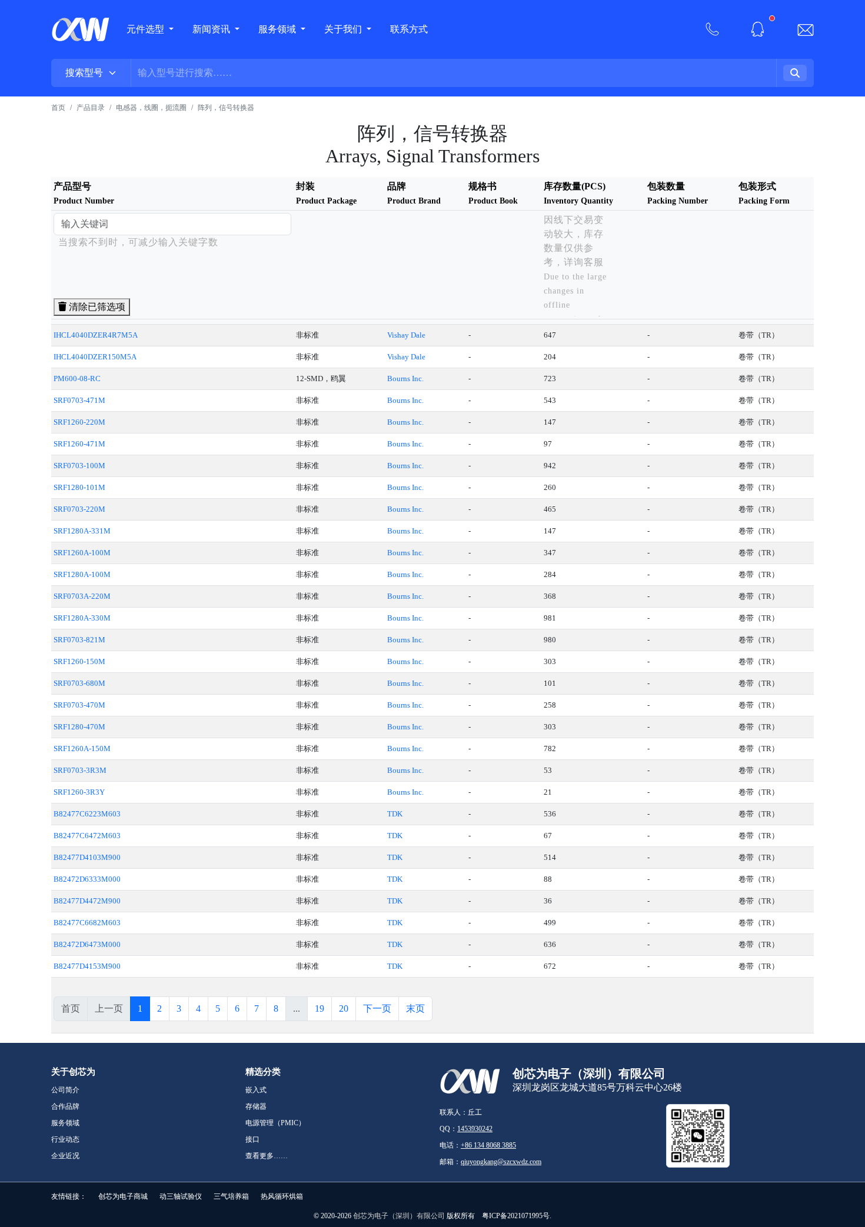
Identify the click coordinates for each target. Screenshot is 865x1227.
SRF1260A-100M (82, 552)
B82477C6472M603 (87, 835)
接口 (252, 1139)
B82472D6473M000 (87, 944)
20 (343, 1008)
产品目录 (90, 108)
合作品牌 (65, 1106)
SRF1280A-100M (82, 574)
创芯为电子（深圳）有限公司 (399, 1216)
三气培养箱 (231, 1196)
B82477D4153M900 (87, 966)
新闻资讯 (212, 29)
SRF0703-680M (79, 683)
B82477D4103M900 (87, 857)
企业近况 (65, 1156)
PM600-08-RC (77, 378)
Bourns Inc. (405, 378)
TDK (394, 813)
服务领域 (278, 29)
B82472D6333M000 (87, 879)
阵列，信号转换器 (226, 108)
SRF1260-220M (79, 422)
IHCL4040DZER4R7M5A (96, 335)
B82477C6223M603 (87, 813)
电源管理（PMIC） (275, 1123)
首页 (58, 108)
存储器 (256, 1106)
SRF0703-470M (79, 705)
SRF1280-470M (79, 726)
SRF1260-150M (79, 661)
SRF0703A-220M (82, 596)
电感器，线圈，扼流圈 (151, 108)
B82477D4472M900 (87, 900)
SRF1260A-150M (82, 748)
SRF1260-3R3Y (79, 792)
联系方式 (409, 29)
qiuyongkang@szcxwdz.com (501, 1162)
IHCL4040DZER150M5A (95, 356)
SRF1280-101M (79, 487)
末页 (415, 1008)
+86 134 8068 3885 (488, 1145)
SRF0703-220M (79, 509)
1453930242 (475, 1129)
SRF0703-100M (79, 465)
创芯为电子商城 (123, 1196)
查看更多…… (266, 1156)
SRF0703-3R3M (80, 770)
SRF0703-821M (79, 639)
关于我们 (344, 29)
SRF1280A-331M (82, 530)
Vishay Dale (406, 335)
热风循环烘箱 (282, 1196)
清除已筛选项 (95, 307)
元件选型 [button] (145, 29)
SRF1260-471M (79, 443)
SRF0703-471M (79, 400)
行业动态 (65, 1139)
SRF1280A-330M (82, 618)
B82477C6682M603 (87, 922)
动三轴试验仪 (180, 1196)
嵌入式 (256, 1090)
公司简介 (65, 1090)
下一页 (377, 1008)
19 (319, 1008)
